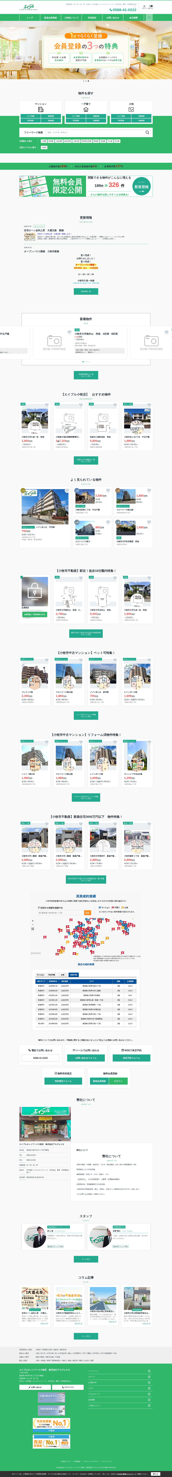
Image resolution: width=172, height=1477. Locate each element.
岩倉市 (55, 1350)
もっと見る (86, 1259)
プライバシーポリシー (91, 1461)
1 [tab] (83, 81)
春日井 (75, 1360)
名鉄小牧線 (40, 1357)
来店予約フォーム (131, 1058)
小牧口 (63, 1360)
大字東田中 (77, 1353)
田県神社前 (56, 1360)
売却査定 (92, 18)
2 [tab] (86, 81)
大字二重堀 (86, 1353)
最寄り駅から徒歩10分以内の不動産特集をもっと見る (86, 633)
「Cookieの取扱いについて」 (125, 1474)
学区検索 (30, 120)
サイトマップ (107, 1461)
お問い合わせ (112, 18)
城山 (70, 1353)
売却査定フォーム (63, 1081)
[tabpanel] (86, 50)
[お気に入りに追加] (69, 332)
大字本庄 (95, 1353)
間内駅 (96, 141)
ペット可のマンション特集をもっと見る (86, 715)
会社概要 (133, 18)
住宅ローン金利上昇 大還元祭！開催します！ (54, 234)
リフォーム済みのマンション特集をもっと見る (86, 797)
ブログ (90, 1388)
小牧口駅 (76, 141)
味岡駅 (51, 141)
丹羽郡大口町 (47, 1350)
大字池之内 (62, 1353)
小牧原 (42, 1360)
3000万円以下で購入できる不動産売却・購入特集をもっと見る (86, 879)
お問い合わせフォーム (86, 1058)
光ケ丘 (43, 1353)
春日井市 (63, 1350)
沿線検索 (51, 120)
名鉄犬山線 (49, 1357)
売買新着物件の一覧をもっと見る (86, 375)
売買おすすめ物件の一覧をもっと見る (86, 460)
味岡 (48, 1360)
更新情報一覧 (86, 291)
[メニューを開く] (149, 17)
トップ (30, 18)
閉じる (155, 1474)
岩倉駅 (103, 141)
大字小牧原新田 (106, 1353)
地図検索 (51, 116)
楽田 (92, 1360)
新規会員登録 (50, 18)
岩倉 (69, 1360)
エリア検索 (30, 116)
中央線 (57, 1357)
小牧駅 (44, 141)
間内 (80, 1360)
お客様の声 (92, 1382)
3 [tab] (88, 81)
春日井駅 (67, 141)
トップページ (93, 1371)
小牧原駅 (59, 141)
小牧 (37, 1353)
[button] (83, 361)
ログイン (144, 8)
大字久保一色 (52, 1353)
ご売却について (71, 18)
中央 (115, 1353)
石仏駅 (117, 141)
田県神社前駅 (86, 141)
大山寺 (86, 1360)
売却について (66, 1461)
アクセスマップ (94, 1394)
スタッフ (91, 1377)
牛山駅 (110, 141)
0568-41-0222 (40, 1058)
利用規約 (77, 1461)
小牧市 (44, 147)
